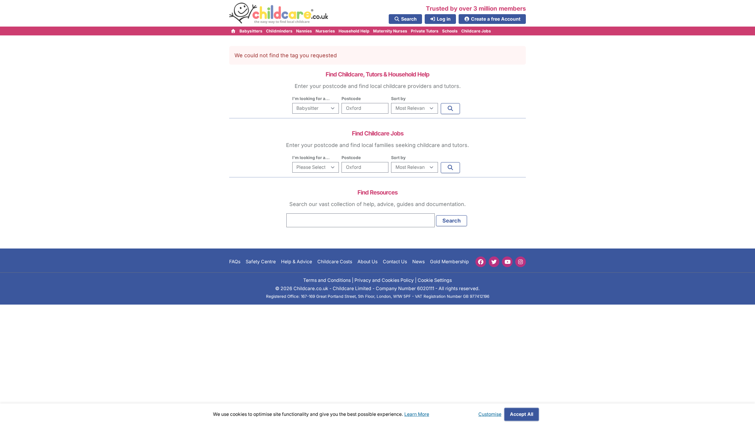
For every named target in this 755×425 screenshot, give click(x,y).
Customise (489, 414)
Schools (450, 31)
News (418, 261)
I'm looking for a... (311, 98)
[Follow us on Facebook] (480, 261)
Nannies (304, 31)
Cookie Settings (435, 280)
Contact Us (395, 261)
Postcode (351, 98)
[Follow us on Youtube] (507, 261)
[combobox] (360, 220)
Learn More (416, 414)
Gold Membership (449, 261)
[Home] (233, 31)
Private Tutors (425, 31)
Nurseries (325, 31)
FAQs (234, 261)
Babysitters (250, 31)
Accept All (521, 414)
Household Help (354, 31)
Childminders (279, 31)
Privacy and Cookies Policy (384, 280)
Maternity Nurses (390, 31)
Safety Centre (261, 261)
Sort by (398, 98)
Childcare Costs (334, 261)
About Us (367, 261)
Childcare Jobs (476, 31)
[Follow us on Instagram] (520, 261)
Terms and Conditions (327, 280)
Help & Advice (296, 261)
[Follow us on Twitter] (494, 261)
